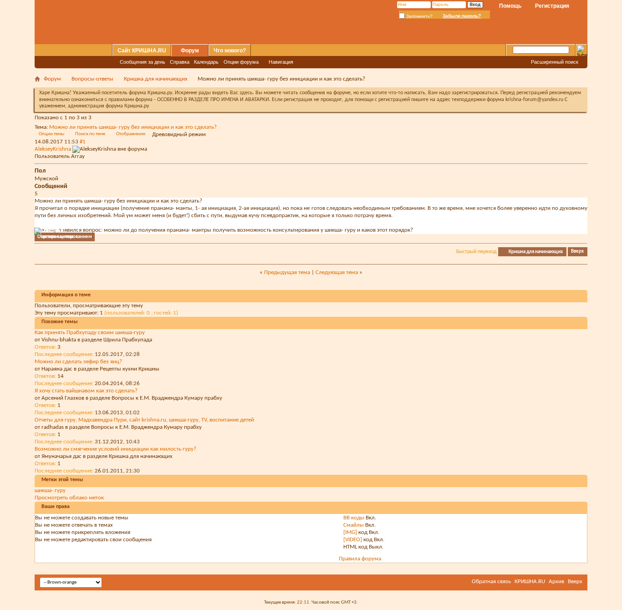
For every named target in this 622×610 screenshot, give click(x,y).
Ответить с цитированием (64, 236)
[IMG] (350, 532)
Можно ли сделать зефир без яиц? (78, 362)
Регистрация (552, 6)
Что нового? (230, 50)
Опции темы (51, 134)
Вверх (577, 251)
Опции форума (241, 62)
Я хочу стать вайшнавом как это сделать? (86, 391)
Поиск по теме (90, 134)
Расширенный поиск (554, 62)
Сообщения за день (142, 62)
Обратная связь (491, 582)
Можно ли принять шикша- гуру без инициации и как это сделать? (133, 127)
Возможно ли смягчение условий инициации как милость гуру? (115, 449)
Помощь (510, 6)
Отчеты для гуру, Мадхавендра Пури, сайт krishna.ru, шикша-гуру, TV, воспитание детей (144, 420)
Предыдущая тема (287, 272)
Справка (179, 62)
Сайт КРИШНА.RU (141, 50)
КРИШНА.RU (530, 582)
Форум (190, 50)
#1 (83, 142)
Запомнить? (419, 16)
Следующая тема (337, 272)
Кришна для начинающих (156, 79)
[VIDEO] (352, 540)
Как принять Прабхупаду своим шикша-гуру (90, 333)
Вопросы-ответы (92, 79)
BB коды (353, 518)
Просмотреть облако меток (69, 498)
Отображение (130, 134)
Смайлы (353, 525)
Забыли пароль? (462, 15)
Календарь (206, 62)
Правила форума (360, 559)
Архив (556, 582)
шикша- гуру (50, 490)
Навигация (281, 62)
